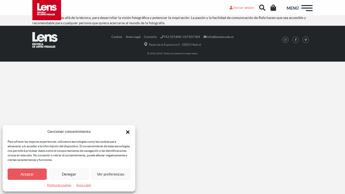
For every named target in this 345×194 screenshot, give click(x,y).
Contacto (150, 36)
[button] (127, 131)
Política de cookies (59, 185)
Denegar (69, 174)
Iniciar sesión (243, 8)
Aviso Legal (83, 185)
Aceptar (27, 174)
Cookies (116, 36)
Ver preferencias (111, 174)
